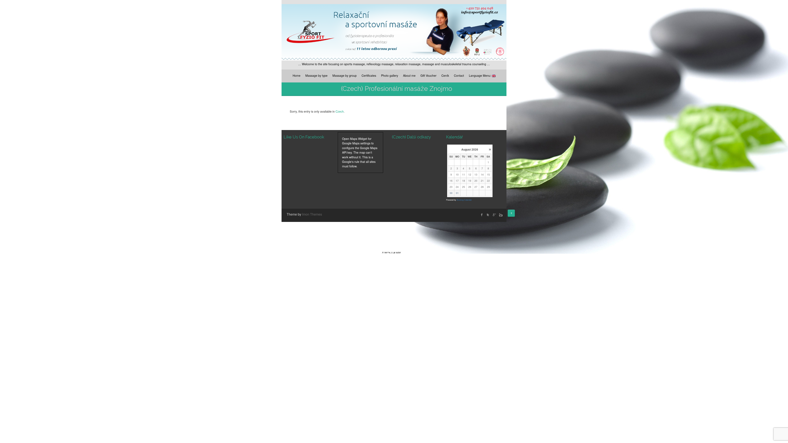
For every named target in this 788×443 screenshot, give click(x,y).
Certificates (369, 75)
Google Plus (494, 215)
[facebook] (482, 215)
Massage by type (316, 75)
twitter (488, 215)
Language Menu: (480, 75)
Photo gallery (389, 75)
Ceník (445, 75)
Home (296, 75)
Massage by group (344, 75)
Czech (340, 111)
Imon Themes (312, 214)
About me (409, 75)
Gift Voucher (428, 75)
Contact (459, 75)
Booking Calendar (464, 200)
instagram (500, 215)
